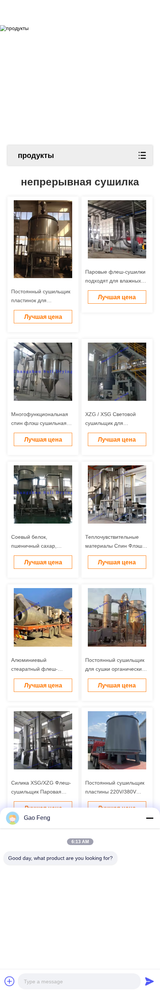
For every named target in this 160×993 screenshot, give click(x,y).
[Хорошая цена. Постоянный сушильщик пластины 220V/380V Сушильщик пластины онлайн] (117, 740)
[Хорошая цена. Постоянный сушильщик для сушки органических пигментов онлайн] (117, 617)
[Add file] (9, 981)
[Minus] (149, 818)
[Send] (150, 981)
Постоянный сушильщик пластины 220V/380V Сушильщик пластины (114, 792)
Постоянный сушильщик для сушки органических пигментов (114, 669)
